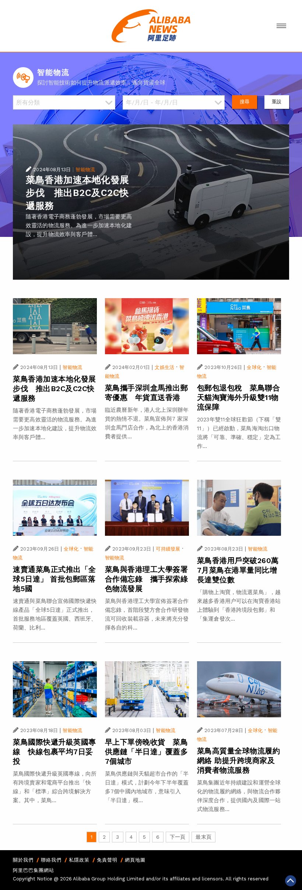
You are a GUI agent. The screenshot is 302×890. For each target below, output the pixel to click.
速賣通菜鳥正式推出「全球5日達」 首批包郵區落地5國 (54, 579)
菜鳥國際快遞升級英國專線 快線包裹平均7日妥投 (54, 752)
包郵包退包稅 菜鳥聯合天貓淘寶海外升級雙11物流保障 (238, 397)
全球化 (254, 367)
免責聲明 (107, 860)
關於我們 (23, 860)
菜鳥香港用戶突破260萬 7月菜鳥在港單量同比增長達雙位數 (242, 570)
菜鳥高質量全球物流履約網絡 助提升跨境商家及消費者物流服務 (238, 760)
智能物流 (85, 169)
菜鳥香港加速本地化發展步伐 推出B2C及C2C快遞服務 (77, 193)
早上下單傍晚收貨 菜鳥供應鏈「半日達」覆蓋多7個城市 (146, 752)
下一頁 (177, 837)
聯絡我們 (51, 860)
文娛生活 (164, 367)
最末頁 (203, 837)
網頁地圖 (135, 860)
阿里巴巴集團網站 (33, 870)
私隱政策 (79, 860)
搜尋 (244, 101)
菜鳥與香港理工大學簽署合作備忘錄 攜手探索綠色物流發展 (146, 579)
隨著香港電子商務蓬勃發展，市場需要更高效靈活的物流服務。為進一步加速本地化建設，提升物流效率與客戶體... (79, 225)
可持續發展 (168, 549)
